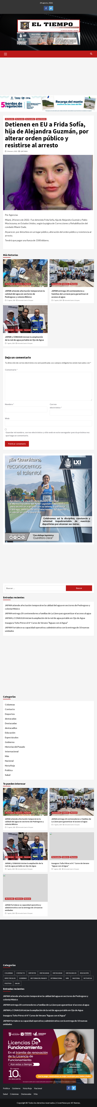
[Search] (91, 53)
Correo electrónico (56, 406)
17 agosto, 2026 (11, 300)
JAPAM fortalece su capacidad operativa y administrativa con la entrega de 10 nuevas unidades (47, 629)
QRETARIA (24, 151)
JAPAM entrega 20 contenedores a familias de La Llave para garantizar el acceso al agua (69, 294)
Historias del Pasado (15, 746)
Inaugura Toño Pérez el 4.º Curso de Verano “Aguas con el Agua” (36, 623)
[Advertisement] (48, 76)
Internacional (11, 751)
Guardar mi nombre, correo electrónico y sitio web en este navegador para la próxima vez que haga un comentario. (48, 434)
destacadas (10, 119)
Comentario (11, 369)
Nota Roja (10, 765)
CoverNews (62, 1103)
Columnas (10, 704)
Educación (10, 732)
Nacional (27, 284)
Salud (7, 775)
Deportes (10, 714)
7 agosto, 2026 (11, 343)
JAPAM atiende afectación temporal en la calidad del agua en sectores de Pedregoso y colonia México (25, 294)
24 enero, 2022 (12, 151)
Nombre (9, 404)
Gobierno (19, 284)
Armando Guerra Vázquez (25, 300)
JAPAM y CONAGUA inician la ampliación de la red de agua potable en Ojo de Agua (24, 338)
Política (9, 770)
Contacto (10, 709)
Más (7, 756)
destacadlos (30, 119)
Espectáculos (41, 119)
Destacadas (20, 119)
